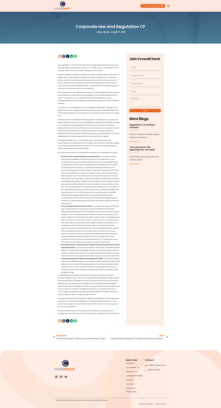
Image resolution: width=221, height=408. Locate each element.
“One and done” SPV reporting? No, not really (142, 148)
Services (129, 363)
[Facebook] (61, 377)
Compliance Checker (134, 376)
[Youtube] (66, 377)
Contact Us (130, 388)
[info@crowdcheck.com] (146, 365)
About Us (129, 380)
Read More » (134, 141)
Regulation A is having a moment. (142, 126)
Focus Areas (131, 367)
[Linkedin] (56, 377)
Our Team (130, 384)
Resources (130, 372)
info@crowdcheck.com (157, 365)
